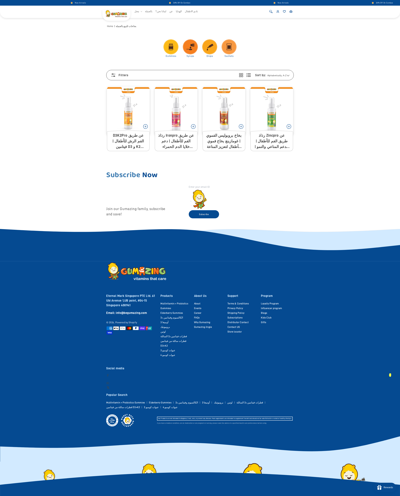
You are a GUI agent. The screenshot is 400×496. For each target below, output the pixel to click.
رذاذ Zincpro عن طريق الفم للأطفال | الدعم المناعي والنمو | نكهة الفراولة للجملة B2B (272, 141)
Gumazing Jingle (203, 327)
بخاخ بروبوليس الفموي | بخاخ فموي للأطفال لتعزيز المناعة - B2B (224, 141)
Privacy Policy (235, 308)
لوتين (163, 331)
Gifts (263, 322)
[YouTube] (107, 383)
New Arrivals (64, 3)
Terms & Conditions (238, 303)
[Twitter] (108, 387)
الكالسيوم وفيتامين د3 (171, 317)
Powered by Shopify (126, 322)
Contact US (234, 327)
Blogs (264, 313)
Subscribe (204, 214)
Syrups (190, 56)
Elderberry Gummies (171, 313)
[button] (138, 11)
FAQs (197, 317)
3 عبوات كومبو (167, 350)
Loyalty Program (270, 303)
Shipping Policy (236, 313)
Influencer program (271, 308)
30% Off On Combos (165, 3)
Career (198, 313)
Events (198, 308)
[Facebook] (107, 375)
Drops (210, 56)
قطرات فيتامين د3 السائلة (173, 336)
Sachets (229, 56)
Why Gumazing (202, 322)
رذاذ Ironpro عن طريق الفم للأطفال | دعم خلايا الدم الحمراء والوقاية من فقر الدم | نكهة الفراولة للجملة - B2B (176, 141)
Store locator (235, 331)
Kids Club (266, 317)
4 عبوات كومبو (167, 355)
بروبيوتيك (165, 327)
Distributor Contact (238, 322)
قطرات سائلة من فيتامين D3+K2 (123, 407)
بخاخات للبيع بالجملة (126, 26)
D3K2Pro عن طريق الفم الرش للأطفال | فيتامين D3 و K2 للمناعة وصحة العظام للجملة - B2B (128, 141)
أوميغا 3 (164, 322)
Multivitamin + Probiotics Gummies (125, 402)
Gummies (171, 56)
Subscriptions (235, 317)
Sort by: (260, 75)
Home (110, 26)
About (197, 303)
